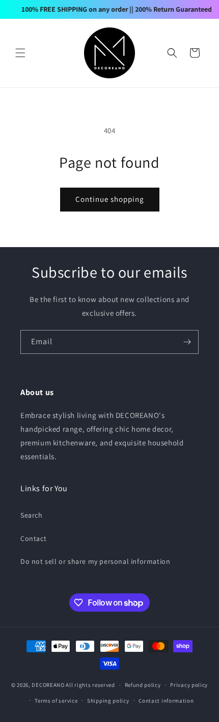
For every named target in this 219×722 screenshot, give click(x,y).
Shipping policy (108, 700)
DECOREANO (48, 684)
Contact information (166, 700)
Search (31, 515)
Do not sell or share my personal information (95, 561)
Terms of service (56, 700)
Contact (33, 538)
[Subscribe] (187, 342)
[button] (20, 53)
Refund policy (143, 684)
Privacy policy (189, 684)
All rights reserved (90, 684)
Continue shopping (109, 199)
